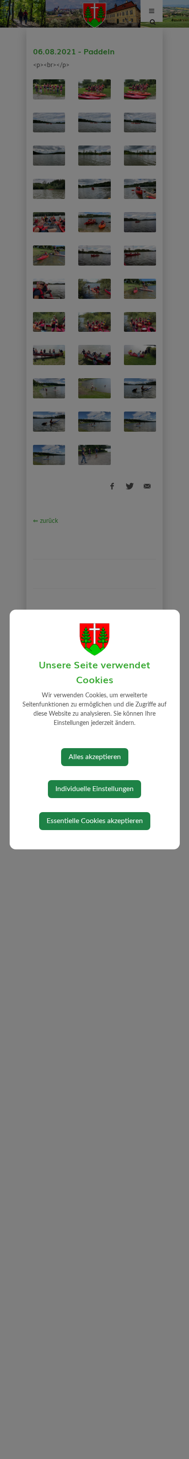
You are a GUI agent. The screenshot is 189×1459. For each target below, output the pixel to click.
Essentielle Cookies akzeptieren (95, 820)
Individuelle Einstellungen (94, 788)
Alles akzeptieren (95, 756)
